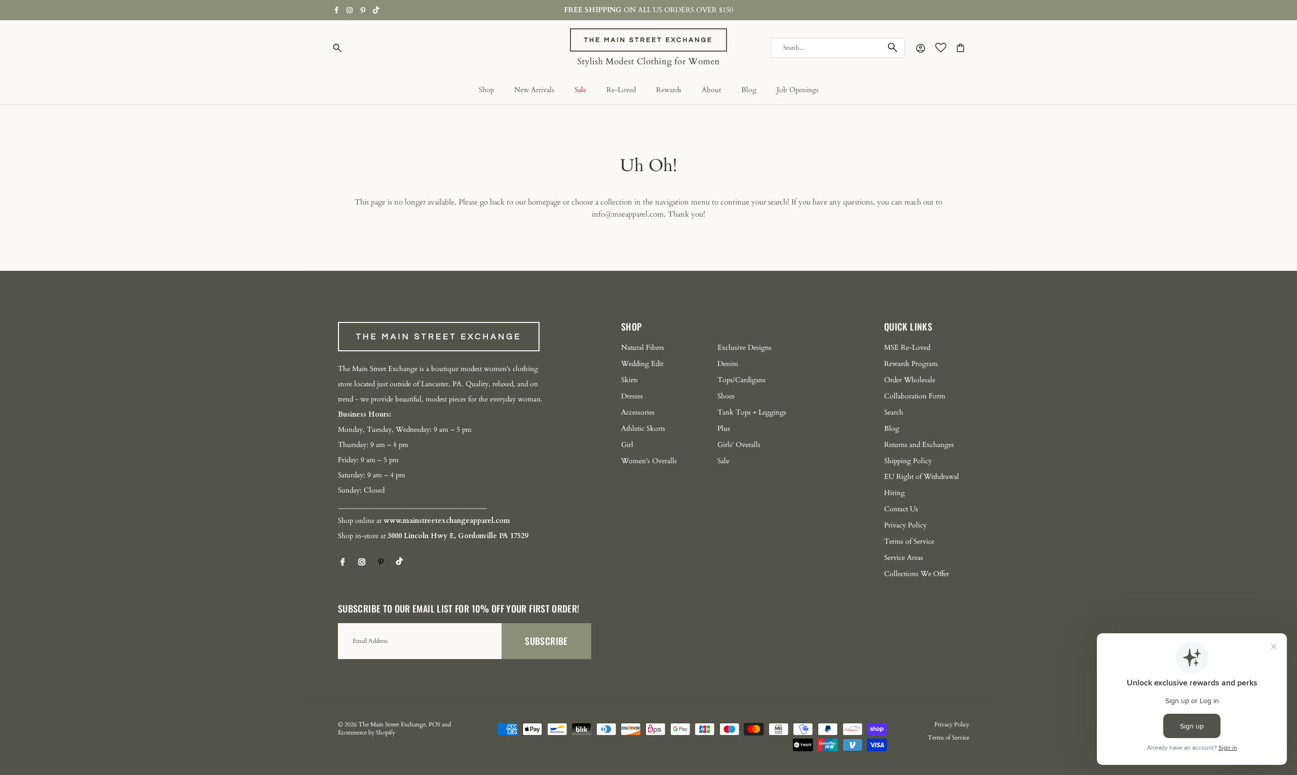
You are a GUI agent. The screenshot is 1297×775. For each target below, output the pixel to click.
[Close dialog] (833, 237)
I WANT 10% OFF (549, 436)
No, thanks (549, 467)
